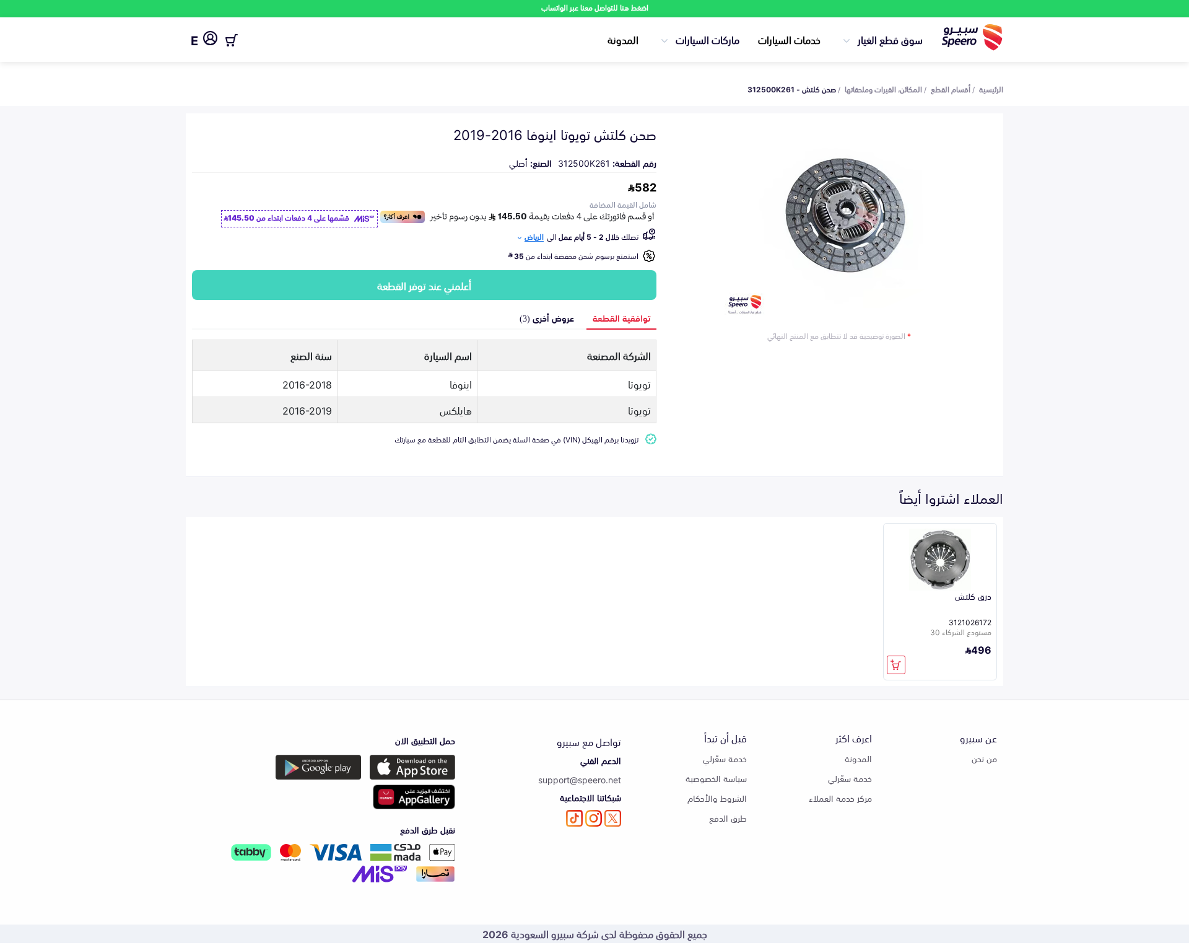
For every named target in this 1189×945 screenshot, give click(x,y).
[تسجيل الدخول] (210, 40)
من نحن (984, 758)
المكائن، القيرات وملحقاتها (883, 88)
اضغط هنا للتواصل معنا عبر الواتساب (594, 7)
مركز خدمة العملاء (840, 797)
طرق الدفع (728, 817)
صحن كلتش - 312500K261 (791, 88)
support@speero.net (579, 779)
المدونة (623, 39)
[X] (612, 818)
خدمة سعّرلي (850, 778)
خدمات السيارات (789, 39)
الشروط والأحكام (717, 797)
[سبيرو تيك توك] (574, 818)
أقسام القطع (950, 88)
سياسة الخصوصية (716, 778)
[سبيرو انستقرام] (593, 818)
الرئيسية (991, 88)
